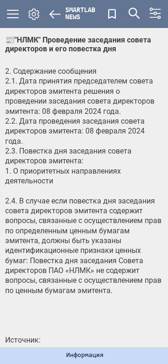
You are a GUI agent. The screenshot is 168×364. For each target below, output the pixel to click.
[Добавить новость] (112, 14)
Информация (85, 355)
